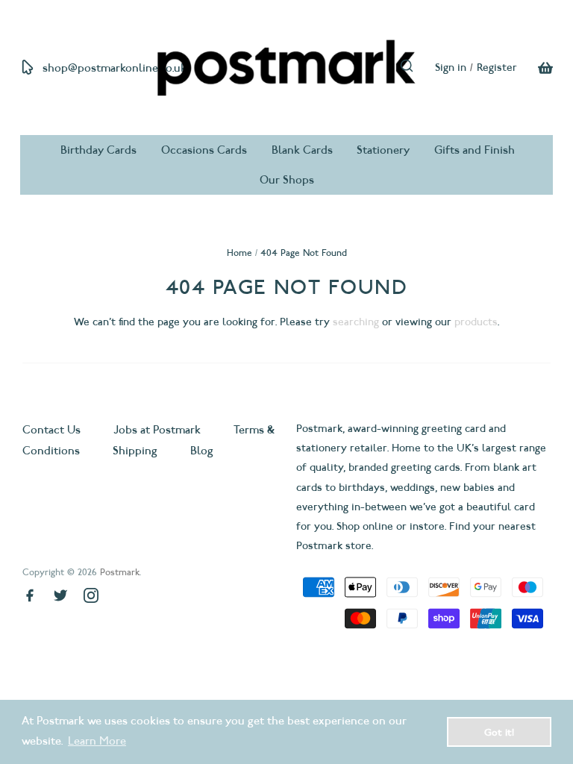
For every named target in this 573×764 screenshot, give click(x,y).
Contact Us (53, 429)
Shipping (135, 450)
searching (356, 322)
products (476, 322)
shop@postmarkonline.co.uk (115, 68)
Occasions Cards (204, 150)
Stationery (383, 150)
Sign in (450, 67)
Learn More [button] (97, 741)
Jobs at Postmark (157, 429)
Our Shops (287, 180)
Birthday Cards (98, 150)
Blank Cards (302, 150)
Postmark (120, 571)
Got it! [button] (499, 732)
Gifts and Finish (474, 150)
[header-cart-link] (535, 68)
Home (239, 252)
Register (497, 67)
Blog (201, 450)
